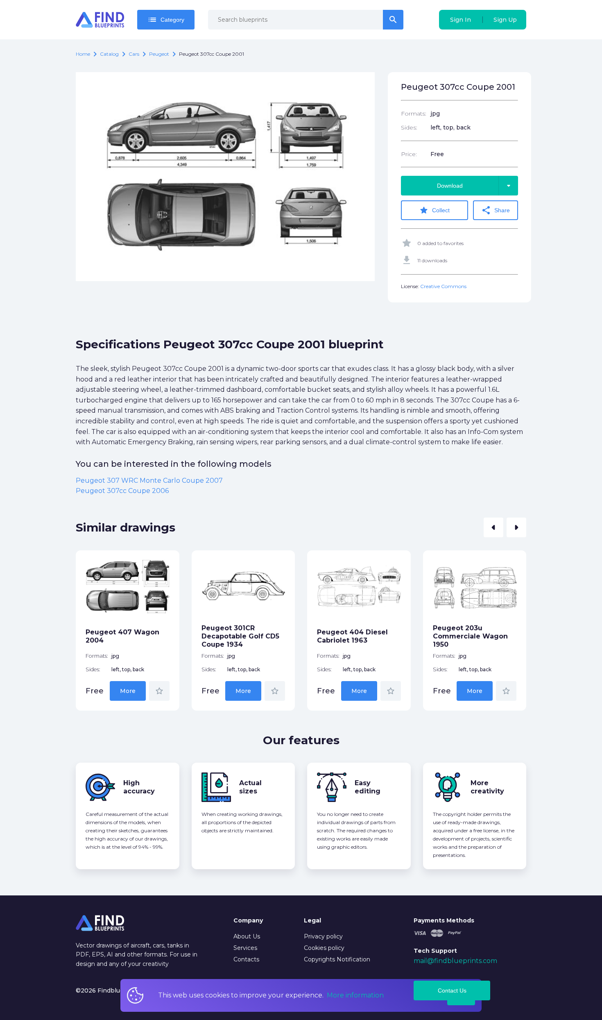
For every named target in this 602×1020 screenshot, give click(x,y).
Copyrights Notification (337, 959)
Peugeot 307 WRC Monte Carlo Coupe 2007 (149, 480)
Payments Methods (444, 920)
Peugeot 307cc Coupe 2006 (122, 491)
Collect (434, 210)
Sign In (460, 19)
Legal (312, 920)
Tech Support (435, 950)
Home (83, 54)
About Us (246, 936)
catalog (109, 54)
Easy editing (367, 787)
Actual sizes (250, 787)
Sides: (409, 127)
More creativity (487, 787)
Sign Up (505, 19)
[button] (493, 527)
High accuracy (139, 787)
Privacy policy (323, 936)
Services (245, 948)
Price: (409, 154)
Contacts (246, 959)
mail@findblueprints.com (455, 961)
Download (475, 186)
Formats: (413, 113)
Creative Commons (443, 286)
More (128, 691)
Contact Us (452, 990)
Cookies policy (324, 948)
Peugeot (159, 54)
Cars (134, 54)
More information (355, 995)
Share (495, 210)
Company (248, 920)
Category (165, 20)
